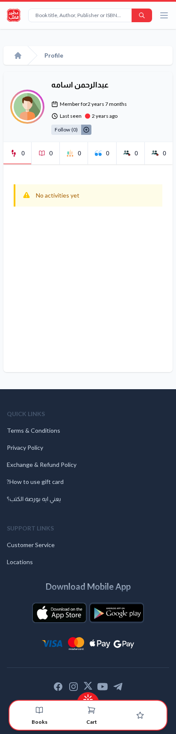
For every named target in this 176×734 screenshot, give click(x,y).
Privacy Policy (25, 447)
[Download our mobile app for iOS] (59, 613)
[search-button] (142, 15)
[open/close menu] (164, 15)
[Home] (18, 55)
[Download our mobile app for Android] (116, 613)
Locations (20, 561)
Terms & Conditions (33, 430)
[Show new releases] (88, 696)
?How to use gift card (35, 481)
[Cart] (91, 710)
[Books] (39, 710)
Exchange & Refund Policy (41, 464)
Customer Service (31, 544)
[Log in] (140, 715)
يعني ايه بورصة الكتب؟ (34, 498)
